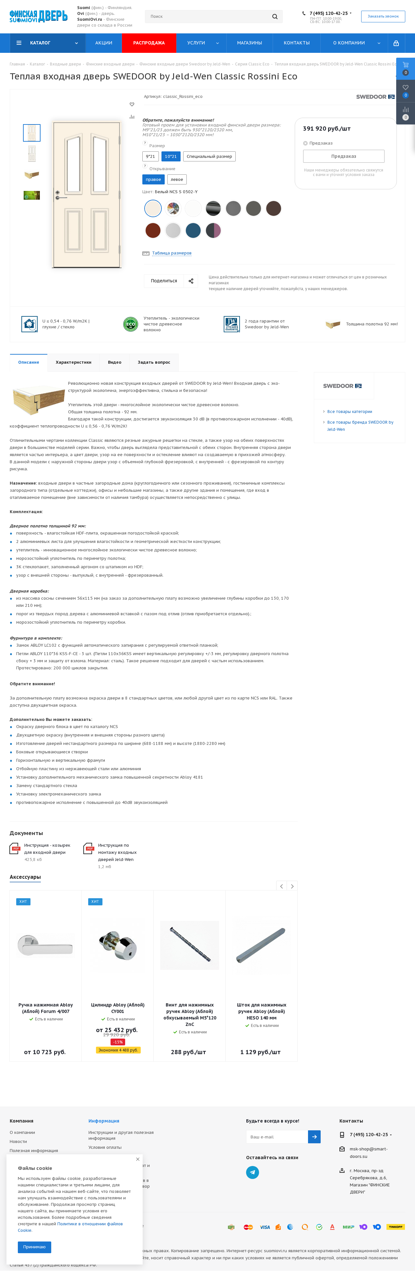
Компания (21, 1121)
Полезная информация (34, 1150)
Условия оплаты (105, 1147)
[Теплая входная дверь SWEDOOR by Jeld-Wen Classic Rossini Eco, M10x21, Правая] (87, 194)
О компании (22, 1132)
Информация (104, 1121)
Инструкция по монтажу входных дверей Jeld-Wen (117, 852)
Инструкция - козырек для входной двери (47, 848)
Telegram (252, 1172)
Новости (18, 1141)
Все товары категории (349, 411)
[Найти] (275, 16)
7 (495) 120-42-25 (329, 13)
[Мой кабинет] (396, 43)
